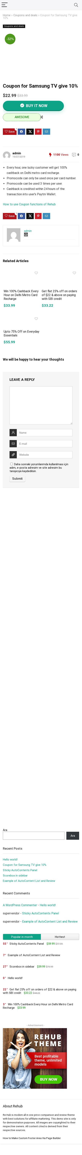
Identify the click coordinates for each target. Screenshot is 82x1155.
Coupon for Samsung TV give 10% (24, 865)
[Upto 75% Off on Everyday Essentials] (22, 318)
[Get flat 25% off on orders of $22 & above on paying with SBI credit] (60, 272)
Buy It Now (36, 105)
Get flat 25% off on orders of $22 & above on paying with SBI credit (59, 295)
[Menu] (4, 5)
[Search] (76, 5)
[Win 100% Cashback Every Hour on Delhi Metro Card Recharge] (22, 272)
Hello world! (10, 859)
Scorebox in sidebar (15, 875)
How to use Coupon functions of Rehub (29, 204)
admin (16, 153)
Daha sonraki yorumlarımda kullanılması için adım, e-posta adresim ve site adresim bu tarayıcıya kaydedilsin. (39, 468)
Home (6, 15)
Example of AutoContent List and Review (29, 881)
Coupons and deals (25, 15)
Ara (5, 830)
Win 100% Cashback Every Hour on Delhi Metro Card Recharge (21, 295)
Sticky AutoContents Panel (20, 870)
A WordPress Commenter (20, 905)
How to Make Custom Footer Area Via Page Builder (32, 1138)
